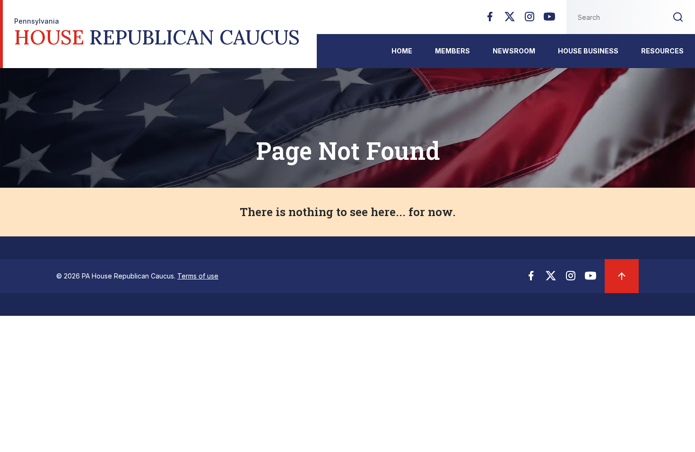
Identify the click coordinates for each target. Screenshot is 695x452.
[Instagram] (529, 19)
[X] (509, 19)
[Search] (678, 17)
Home (401, 51)
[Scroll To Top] (622, 276)
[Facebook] (489, 19)
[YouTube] (549, 19)
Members (452, 51)
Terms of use (197, 276)
